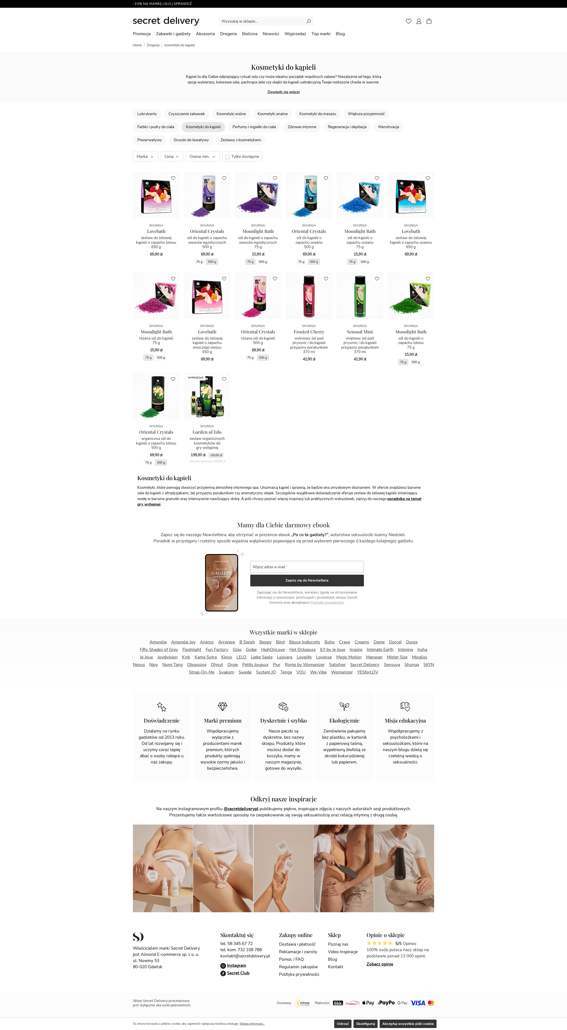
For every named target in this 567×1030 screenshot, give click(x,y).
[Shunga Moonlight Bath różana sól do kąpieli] (156, 295)
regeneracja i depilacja (347, 126)
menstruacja (388, 126)
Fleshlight (192, 650)
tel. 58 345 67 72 (236, 944)
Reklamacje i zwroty (298, 952)
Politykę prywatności (327, 602)
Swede (245, 672)
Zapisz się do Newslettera (306, 580)
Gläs (237, 650)
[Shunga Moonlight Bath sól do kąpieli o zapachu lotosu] (411, 295)
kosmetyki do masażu (317, 113)
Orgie (232, 665)
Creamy (362, 642)
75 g (199, 262)
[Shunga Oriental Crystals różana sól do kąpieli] (258, 295)
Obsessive (196, 665)
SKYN (428, 665)
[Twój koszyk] (431, 21)
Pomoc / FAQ (291, 959)
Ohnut (217, 665)
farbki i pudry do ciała (155, 126)
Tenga (286, 672)
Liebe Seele (262, 657)
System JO (266, 672)
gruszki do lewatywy (191, 140)
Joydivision (167, 657)
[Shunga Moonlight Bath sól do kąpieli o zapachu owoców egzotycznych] (258, 195)
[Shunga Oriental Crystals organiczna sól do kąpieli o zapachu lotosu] (156, 396)
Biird (280, 642)
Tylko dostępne (245, 156)
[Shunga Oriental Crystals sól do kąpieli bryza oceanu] (309, 195)
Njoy (153, 665)
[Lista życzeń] (409, 21)
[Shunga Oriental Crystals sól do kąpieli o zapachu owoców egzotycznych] (207, 195)
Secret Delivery (364, 665)
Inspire (356, 650)
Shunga (411, 665)
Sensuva (392, 665)
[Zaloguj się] (419, 21)
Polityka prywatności (299, 974)
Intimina (405, 650)
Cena (169, 156)
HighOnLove (273, 650)
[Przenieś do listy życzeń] (173, 178)
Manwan (374, 657)
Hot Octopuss (302, 650)
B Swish (247, 642)
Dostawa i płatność (297, 944)
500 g (212, 262)
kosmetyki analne (273, 113)
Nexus (139, 665)
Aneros (207, 642)
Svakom (226, 672)
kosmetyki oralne (231, 113)
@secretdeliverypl (241, 809)
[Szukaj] (308, 21)
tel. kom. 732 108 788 (241, 950)
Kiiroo (226, 657)
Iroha (422, 650)
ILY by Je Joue (332, 650)
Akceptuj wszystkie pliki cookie (408, 1023)
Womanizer (342, 672)
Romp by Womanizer (305, 665)
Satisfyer (337, 665)
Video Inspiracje (343, 952)
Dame (379, 642)
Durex (412, 642)
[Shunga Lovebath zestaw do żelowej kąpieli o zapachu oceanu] (411, 195)
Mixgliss (419, 657)
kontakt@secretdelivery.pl (245, 956)
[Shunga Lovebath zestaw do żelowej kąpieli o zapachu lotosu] (156, 195)
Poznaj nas (338, 944)
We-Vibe (318, 672)
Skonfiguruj (365, 1023)
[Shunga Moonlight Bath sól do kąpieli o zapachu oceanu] (360, 195)
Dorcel (395, 642)
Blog (332, 959)
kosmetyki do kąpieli (203, 126)
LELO (242, 657)
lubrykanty (147, 113)
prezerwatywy (149, 140)
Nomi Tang (172, 665)
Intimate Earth (380, 650)
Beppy (265, 642)
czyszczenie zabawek (187, 113)
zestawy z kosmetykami (241, 140)
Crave (344, 642)
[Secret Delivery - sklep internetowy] (166, 21)
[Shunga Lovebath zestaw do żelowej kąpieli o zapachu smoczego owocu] (207, 295)
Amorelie (158, 642)
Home (137, 45)
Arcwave (226, 642)
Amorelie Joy (183, 642)
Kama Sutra (206, 657)
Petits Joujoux (255, 665)
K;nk (186, 657)
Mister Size (397, 657)
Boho (329, 642)
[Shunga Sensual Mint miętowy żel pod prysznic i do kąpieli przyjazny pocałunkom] (360, 295)
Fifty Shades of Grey (159, 650)
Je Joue (146, 657)
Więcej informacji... (252, 1024)
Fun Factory (217, 650)
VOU (301, 672)
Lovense (324, 657)
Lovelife (304, 657)
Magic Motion (349, 657)
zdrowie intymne (302, 126)
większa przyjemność (366, 113)
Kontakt (335, 967)
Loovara (284, 657)
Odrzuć (343, 1023)
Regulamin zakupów (298, 967)
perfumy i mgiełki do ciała (254, 126)
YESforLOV (367, 672)
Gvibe (251, 650)
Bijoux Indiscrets (304, 642)
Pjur (276, 665)
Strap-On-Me (201, 672)
